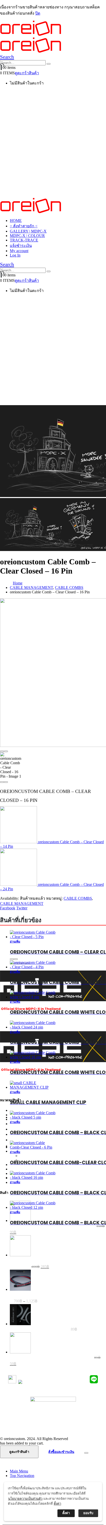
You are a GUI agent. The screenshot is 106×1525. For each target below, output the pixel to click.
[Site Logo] (31, 212)
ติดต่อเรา (53, 1429)
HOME (16, 220)
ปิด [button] (37, 13)
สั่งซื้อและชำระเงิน (61, 1451)
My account (19, 251)
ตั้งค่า (57, 1503)
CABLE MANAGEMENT (21, 903)
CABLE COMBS (78, 898)
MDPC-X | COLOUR (27, 236)
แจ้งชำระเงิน (21, 245)
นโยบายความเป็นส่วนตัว (53, 1423)
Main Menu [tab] (19, 1471)
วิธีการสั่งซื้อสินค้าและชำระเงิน (53, 1411)
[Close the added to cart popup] (86, 1453)
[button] (7, 57)
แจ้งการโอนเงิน (53, 1417)
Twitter (21, 908)
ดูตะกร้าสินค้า (27, 73)
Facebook (7, 908)
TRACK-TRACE (24, 240)
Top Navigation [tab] (22, 1475)
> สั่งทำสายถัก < (23, 226)
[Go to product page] (33, 1205)
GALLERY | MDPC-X (28, 231)
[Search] (49, 64)
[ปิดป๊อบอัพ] (97, 1488)
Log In (15, 255)
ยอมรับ (88, 1513)
